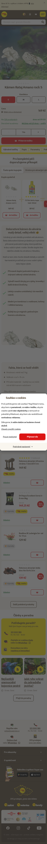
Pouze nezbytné (10, 436)
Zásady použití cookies (11, 429)
